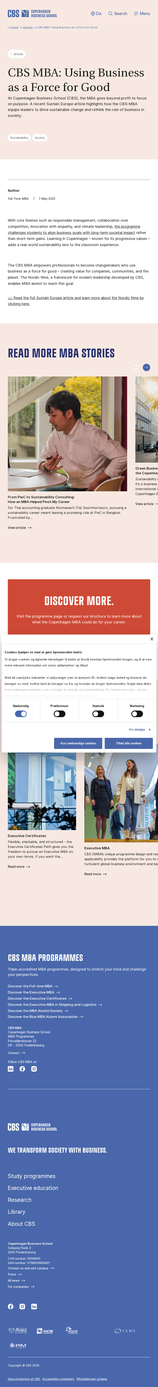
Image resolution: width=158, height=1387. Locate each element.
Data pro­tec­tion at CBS (24, 1379)
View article (17, 528)
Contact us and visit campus (28, 1268)
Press (12, 1274)
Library (17, 1212)
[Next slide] (146, 367)
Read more (16, 867)
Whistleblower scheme (92, 1379)
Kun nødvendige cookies (78, 743)
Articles (28, 27)
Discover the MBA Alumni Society (35, 1010)
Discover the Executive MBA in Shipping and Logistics (52, 1004)
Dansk (95, 13)
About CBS (21, 1224)
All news (14, 1280)
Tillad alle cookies (129, 743)
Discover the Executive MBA (31, 992)
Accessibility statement (58, 1379)
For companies (18, 1287)
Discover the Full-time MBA (30, 986)
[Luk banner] (151, 639)
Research (19, 1200)
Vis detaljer (137, 729)
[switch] (59, 714)
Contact (14, 1053)
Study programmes (32, 1176)
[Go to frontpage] (32, 13)
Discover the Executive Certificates (37, 998)
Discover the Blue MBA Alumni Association (43, 1016)
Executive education (33, 1188)
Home (14, 27)
